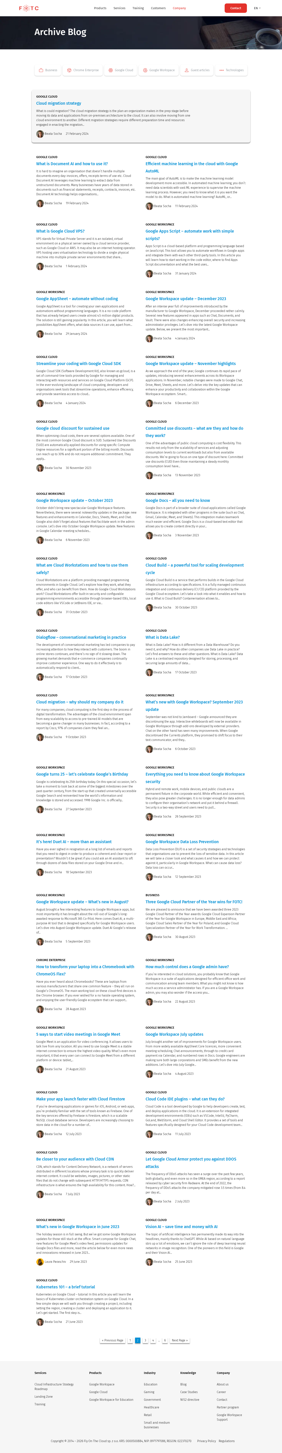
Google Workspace (102, 1384)
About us (222, 1384)
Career (221, 1392)
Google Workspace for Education (111, 1400)
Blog (183, 1384)
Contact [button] (235, 8)
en (256, 8)
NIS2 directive (189, 1400)
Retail (148, 1415)
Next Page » (180, 1340)
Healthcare (151, 1407)
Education (150, 1384)
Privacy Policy (206, 1441)
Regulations (227, 1441)
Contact (222, 1400)
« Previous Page (112, 1340)
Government (152, 1400)
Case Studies (189, 1392)
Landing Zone (44, 1396)
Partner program (228, 1407)
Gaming (149, 1392)
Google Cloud (98, 1392)
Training (138, 8)
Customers (158, 8)
